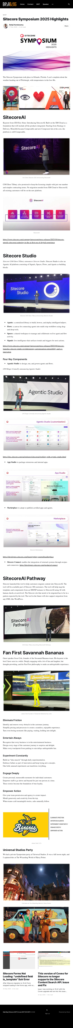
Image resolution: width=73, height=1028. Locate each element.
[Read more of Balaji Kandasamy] (5, 26)
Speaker (46, 4)
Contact (30, 4)
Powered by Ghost (64, 1012)
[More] (52, 4)
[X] (47, 1010)
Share (66, 26)
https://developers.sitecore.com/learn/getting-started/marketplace (28, 556)
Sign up (47, 1013)
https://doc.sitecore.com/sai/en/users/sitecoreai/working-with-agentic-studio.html (34, 456)
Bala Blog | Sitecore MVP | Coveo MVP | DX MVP (16, 1012)
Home (22, 4)
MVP (38, 4)
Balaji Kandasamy (16, 25)
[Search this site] (68, 4)
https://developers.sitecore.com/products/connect (39, 565)
